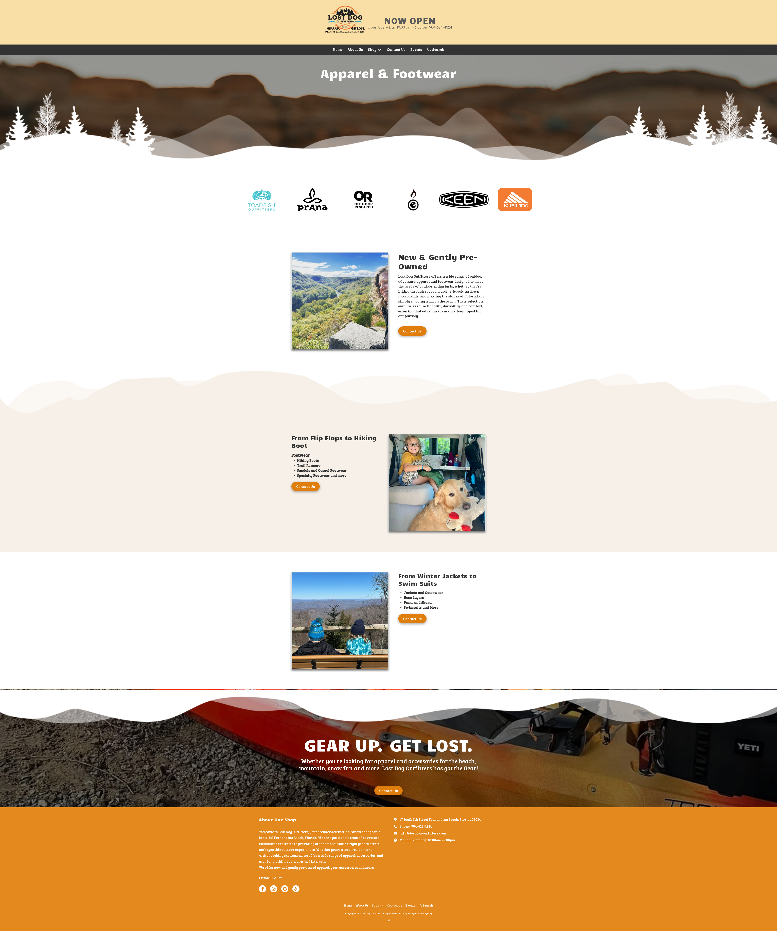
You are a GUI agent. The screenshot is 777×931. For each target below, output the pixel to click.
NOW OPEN (409, 20)
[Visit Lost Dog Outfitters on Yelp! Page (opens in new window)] (295, 888)
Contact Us (412, 331)
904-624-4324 (421, 826)
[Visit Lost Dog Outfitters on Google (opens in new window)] (284, 888)
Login (388, 920)
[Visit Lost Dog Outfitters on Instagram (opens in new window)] (273, 888)
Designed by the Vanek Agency (417, 913)
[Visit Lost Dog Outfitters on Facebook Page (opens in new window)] (262, 888)
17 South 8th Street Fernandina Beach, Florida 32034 (440, 819)
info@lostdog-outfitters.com (422, 833)
